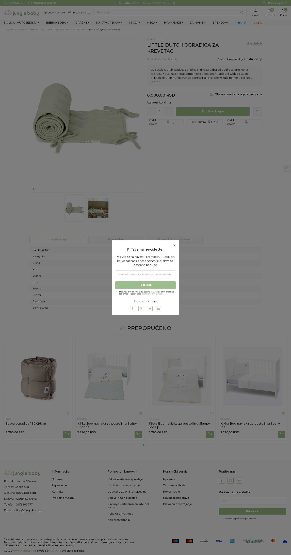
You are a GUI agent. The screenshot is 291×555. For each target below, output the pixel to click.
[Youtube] (150, 323)
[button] (174, 230)
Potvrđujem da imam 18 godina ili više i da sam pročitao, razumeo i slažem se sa (146, 308)
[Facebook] (132, 323)
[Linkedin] (158, 323)
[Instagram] (141, 323)
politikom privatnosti (152, 308)
